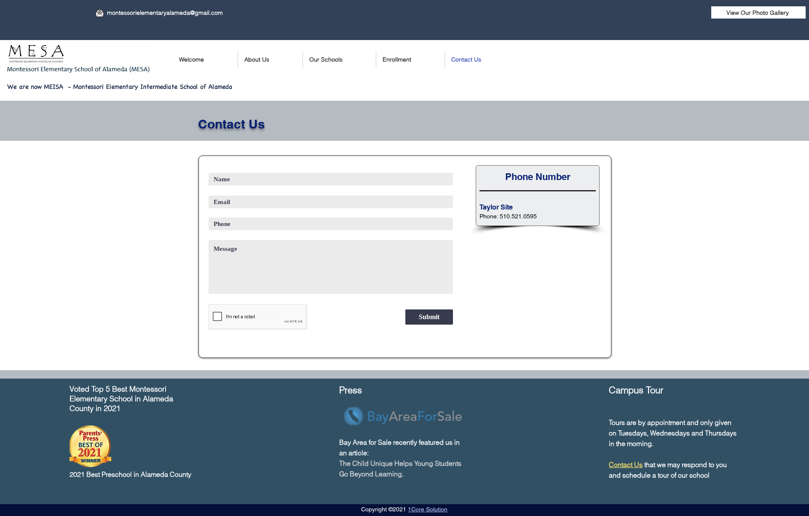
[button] (339, 59)
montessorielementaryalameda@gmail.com (165, 12)
